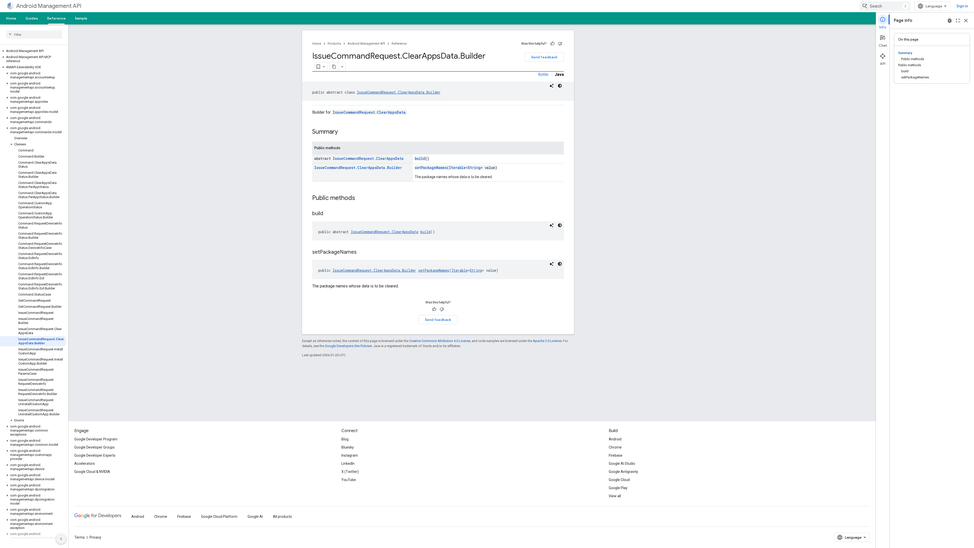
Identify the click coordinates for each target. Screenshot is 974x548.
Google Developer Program (95, 439)
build (420, 158)
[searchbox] (34, 34)
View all (615, 496)
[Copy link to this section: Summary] (343, 132)
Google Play (618, 488)
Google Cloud (619, 480)
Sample (81, 18)
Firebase (615, 455)
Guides (31, 18)
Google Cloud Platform (219, 517)
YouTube (348, 480)
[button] (33, 51)
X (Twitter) (350, 472)
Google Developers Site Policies (348, 346)
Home (11, 18)
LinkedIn (348, 463)
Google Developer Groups (94, 447)
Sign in (962, 6)
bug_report (950, 21)
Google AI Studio (622, 463)
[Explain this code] (552, 86)
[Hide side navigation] (61, 539)
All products (282, 517)
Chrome (615, 447)
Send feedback (544, 57)
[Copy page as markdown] (334, 66)
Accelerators (84, 463)
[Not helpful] (560, 43)
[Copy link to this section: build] (328, 214)
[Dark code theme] (560, 86)
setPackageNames (431, 167)
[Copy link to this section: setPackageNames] (362, 252)
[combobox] (885, 6)
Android (615, 439)
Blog (345, 439)
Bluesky (347, 447)
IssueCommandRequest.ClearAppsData (369, 112)
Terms (79, 537)
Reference (56, 18)
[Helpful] (552, 43)
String (474, 167)
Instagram (349, 455)
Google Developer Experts (94, 455)
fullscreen (958, 21)
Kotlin (543, 74)
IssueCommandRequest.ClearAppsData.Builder (399, 92)
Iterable (457, 167)
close (966, 21)
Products (334, 43)
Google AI (255, 517)
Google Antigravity (623, 472)
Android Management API (48, 6)
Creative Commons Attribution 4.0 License (439, 341)
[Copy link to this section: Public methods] (360, 198)
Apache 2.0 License (547, 341)
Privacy (95, 537)
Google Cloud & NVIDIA (92, 472)
